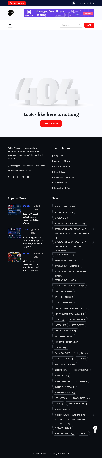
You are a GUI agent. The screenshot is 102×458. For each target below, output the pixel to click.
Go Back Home (51, 123)
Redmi (82, 359)
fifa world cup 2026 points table (71, 308)
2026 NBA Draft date (65, 207)
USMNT (59, 404)
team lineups (62, 376)
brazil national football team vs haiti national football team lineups (72, 229)
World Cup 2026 (63, 428)
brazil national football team (70, 223)
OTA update (61, 347)
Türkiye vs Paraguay (65, 392)
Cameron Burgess (64, 297)
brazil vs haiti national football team (70, 272)
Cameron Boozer (63, 291)
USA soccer (61, 398)
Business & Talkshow (64, 177)
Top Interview (60, 182)
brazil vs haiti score (65, 280)
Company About (62, 161)
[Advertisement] (51, 48)
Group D (59, 319)
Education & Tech (62, 188)
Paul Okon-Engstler (65, 353)
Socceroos (61, 370)
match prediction (64, 336)
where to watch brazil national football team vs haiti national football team (70, 415)
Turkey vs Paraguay (64, 387)
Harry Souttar (77, 319)
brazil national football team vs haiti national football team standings (71, 242)
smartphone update (65, 364)
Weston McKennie (78, 404)
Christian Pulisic (63, 303)
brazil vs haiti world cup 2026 (69, 286)
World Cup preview (64, 433)
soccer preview (80, 370)
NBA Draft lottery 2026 (66, 342)
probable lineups (64, 359)
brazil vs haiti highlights (67, 260)
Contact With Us (62, 166)
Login (89, 25)
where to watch (63, 409)
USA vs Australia (81, 398)
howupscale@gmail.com (20, 170)
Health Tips (59, 172)
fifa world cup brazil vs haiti (69, 314)
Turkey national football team (71, 381)
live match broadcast (66, 331)
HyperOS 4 (60, 325)
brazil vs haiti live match (67, 266)
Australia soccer (64, 212)
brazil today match (65, 255)
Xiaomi (83, 433)
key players (78, 325)
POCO (84, 353)
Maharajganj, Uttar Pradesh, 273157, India (27, 165)
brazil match (62, 218)
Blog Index (59, 155)
